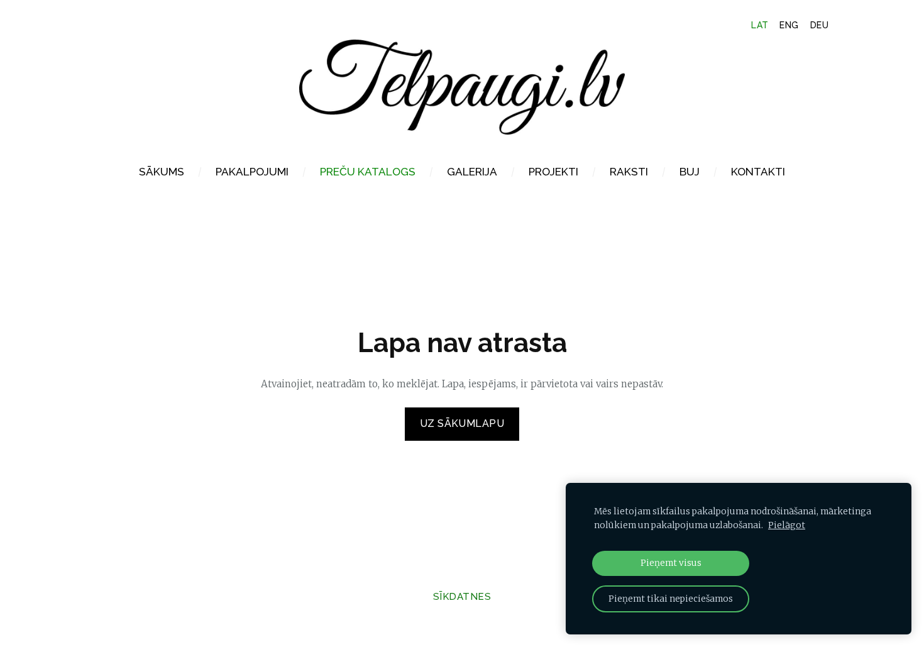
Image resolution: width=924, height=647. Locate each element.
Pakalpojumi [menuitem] (252, 171)
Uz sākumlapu (462, 423)
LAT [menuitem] (759, 25)
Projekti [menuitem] (553, 171)
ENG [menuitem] (788, 25)
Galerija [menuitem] (472, 171)
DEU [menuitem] (819, 25)
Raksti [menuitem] (629, 171)
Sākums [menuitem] (161, 171)
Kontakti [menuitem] (758, 171)
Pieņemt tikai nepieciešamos (670, 599)
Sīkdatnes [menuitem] (462, 596)
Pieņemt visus (671, 563)
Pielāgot (786, 525)
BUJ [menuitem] (689, 171)
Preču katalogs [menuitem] (367, 171)
